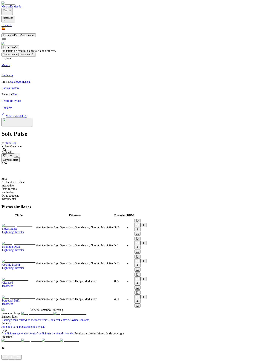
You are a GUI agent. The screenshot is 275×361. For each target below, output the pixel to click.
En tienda (15, 6)
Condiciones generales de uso (18, 333)
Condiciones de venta (49, 333)
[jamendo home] (8, 3)
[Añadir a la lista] (11, 155)
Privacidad (68, 333)
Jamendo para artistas (14, 326)
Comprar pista (10, 159)
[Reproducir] (137, 221)
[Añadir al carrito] (137, 234)
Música (5, 6)
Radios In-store (31, 320)
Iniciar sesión (10, 35)
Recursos (8, 17)
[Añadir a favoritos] (4, 155)
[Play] (17, 122)
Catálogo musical (11, 320)
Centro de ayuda (69, 320)
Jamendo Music (36, 326)
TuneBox (10, 143)
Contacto (6, 25)
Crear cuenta (27, 35)
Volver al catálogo (16, 116)
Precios (7, 10)
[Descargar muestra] (17, 156)
